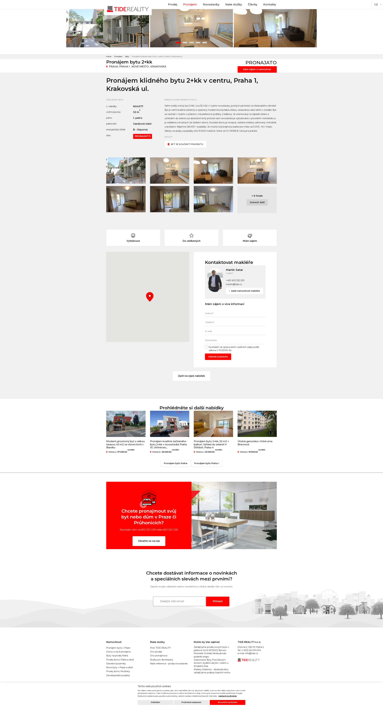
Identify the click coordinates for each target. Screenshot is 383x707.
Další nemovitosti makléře (245, 291)
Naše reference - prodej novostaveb (169, 663)
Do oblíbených (191, 241)
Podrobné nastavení (191, 702)
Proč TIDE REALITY (160, 647)
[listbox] (377, 3)
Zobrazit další (257, 202)
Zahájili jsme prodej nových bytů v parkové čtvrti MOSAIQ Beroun (211, 649)
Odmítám (155, 702)
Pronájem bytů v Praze (118, 647)
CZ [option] (376, 4)
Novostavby (211, 4)
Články (252, 4)
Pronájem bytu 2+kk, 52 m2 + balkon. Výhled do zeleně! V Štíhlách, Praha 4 (211, 444)
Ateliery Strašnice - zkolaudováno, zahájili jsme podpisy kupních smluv (212, 671)
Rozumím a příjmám (227, 702)
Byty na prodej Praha (117, 655)
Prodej (172, 4)
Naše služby (233, 4)
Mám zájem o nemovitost (257, 69)
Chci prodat (156, 651)
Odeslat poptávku (218, 356)
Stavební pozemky (116, 663)
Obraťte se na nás (149, 541)
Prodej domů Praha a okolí (120, 659)
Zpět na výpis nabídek (191, 375)
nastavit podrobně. (227, 696)
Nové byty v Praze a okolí (119, 667)
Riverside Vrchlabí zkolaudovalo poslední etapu (210, 655)
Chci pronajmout (158, 655)
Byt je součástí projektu (187, 144)
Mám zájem (250, 241)
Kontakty (269, 4)
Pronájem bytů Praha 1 (206, 463)
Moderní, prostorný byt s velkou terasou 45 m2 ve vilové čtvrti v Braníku (125, 444)
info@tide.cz (251, 653)
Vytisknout (133, 241)
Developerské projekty (118, 675)
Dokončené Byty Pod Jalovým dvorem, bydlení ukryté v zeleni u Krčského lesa (211, 663)
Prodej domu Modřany (118, 671)
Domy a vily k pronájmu (118, 651)
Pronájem (190, 4)
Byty (127, 56)
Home (108, 56)
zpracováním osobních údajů (238, 347)
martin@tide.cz (234, 284)
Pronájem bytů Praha (175, 463)
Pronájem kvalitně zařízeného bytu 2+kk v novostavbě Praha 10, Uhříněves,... (168, 444)
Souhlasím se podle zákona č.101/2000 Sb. (234, 349)
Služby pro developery (161, 659)
